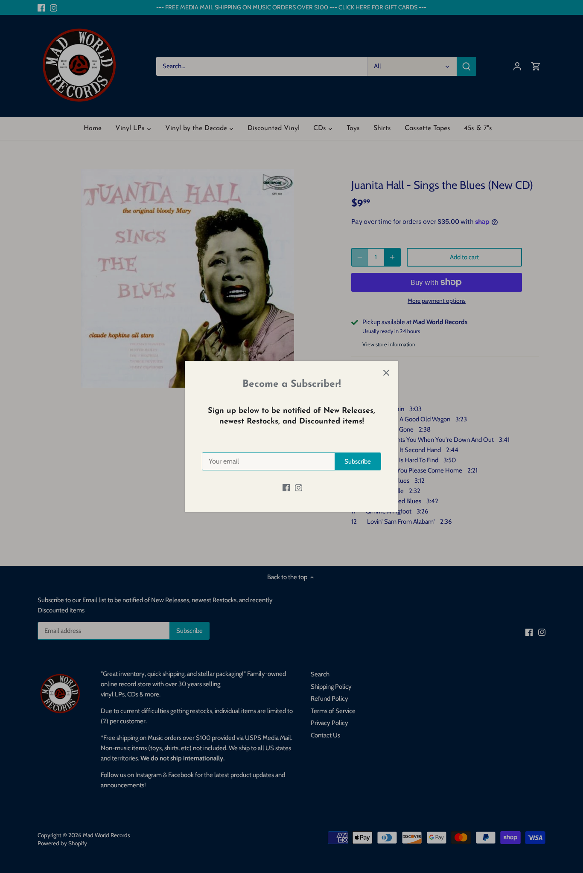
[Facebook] (286, 487)
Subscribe (357, 461)
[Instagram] (298, 487)
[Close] (386, 372)
